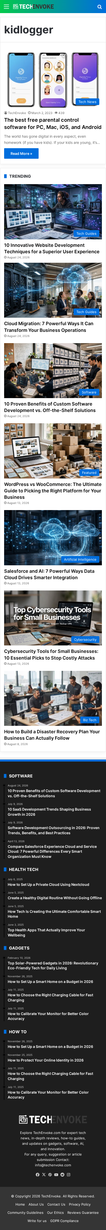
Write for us (37, 1221)
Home (20, 1204)
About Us (36, 1204)
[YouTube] (56, 1175)
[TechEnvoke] (33, 7)
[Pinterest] (50, 1175)
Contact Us (56, 1204)
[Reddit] (62, 1175)
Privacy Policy (80, 1204)
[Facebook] (37, 1175)
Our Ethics (55, 1212)
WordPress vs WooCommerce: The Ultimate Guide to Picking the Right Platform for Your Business (53, 491)
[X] (44, 1175)
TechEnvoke (17, 113)
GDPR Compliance (64, 1221)
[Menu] (6, 8)
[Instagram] (68, 1175)
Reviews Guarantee (83, 1212)
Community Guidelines (25, 1212)
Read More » (21, 153)
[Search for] (99, 8)
